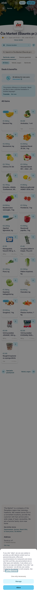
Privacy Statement (12, 571)
